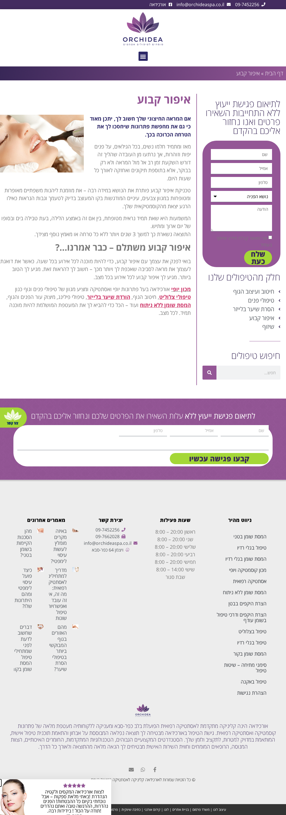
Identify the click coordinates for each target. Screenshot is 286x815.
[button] (143, 56)
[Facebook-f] (154, 769)
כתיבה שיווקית (130, 809)
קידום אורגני (152, 809)
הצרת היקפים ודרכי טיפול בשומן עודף (241, 617)
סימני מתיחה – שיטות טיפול (245, 667)
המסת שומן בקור (249, 653)
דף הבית (274, 73)
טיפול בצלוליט (252, 631)
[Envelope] (131, 769)
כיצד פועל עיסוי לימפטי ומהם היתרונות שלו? (23, 588)
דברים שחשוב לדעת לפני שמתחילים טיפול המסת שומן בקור (21, 648)
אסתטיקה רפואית (249, 581)
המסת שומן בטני (249, 536)
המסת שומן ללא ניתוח (244, 592)
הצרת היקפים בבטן (247, 603)
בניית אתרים (180, 809)
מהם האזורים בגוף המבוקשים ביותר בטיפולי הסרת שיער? (56, 648)
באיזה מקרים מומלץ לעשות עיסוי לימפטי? (59, 546)
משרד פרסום (200, 809)
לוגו (166, 809)
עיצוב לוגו (219, 809)
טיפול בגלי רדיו (251, 547)
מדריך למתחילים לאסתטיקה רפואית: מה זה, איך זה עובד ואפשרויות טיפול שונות (56, 594)
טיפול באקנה (253, 681)
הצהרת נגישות (251, 692)
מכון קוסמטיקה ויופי (247, 570)
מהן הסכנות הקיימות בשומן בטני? (24, 543)
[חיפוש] (209, 373)
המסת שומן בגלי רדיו (245, 558)
